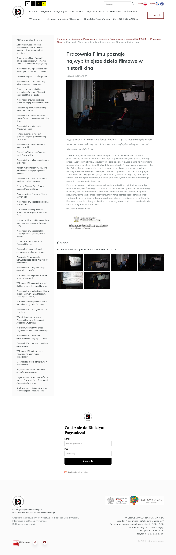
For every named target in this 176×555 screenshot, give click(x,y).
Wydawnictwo (94, 11)
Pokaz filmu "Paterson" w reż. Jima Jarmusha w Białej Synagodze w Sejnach (31, 171)
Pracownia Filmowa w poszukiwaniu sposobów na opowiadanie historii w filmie (32, 118)
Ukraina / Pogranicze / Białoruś (63, 18)
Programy (59, 11)
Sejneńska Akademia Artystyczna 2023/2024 (122, 38)
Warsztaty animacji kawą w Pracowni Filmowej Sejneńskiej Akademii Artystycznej (30, 320)
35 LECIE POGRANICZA (125, 18)
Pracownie (75, 11)
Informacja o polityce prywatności (29, 520)
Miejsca (45, 11)
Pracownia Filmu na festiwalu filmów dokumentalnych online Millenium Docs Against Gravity (32, 294)
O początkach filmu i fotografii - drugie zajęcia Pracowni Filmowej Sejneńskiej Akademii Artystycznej (31, 61)
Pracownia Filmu (29, 40)
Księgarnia (155, 15)
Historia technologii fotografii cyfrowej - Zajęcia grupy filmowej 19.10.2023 (31, 137)
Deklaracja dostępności (24, 524)
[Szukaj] (133, 3)
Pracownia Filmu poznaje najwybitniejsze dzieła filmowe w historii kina (31, 260)
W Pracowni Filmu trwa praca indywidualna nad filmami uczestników (29, 354)
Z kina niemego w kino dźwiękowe (31, 76)
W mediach (35, 18)
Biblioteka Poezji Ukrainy (97, 18)
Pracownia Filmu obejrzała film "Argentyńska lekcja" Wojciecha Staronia (30, 234)
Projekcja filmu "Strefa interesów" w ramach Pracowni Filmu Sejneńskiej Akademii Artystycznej (32, 380)
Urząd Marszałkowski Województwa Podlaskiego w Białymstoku (45, 517)
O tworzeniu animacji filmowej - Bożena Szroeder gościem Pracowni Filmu (32, 212)
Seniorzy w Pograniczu (83, 38)
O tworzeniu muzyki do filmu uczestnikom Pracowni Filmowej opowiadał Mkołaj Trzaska (30, 92)
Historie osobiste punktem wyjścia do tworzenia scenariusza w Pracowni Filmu (32, 223)
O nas (32, 11)
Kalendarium (114, 11)
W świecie (129, 11)
